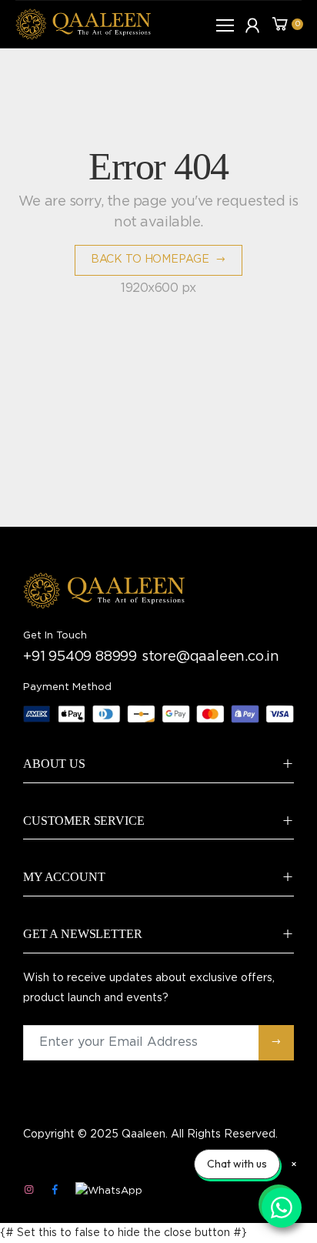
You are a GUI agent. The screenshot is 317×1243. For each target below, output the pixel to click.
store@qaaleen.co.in (210, 657)
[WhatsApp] (108, 1191)
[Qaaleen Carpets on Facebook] (54, 1190)
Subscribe (276, 1042)
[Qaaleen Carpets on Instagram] (28, 1190)
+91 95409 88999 (80, 657)
